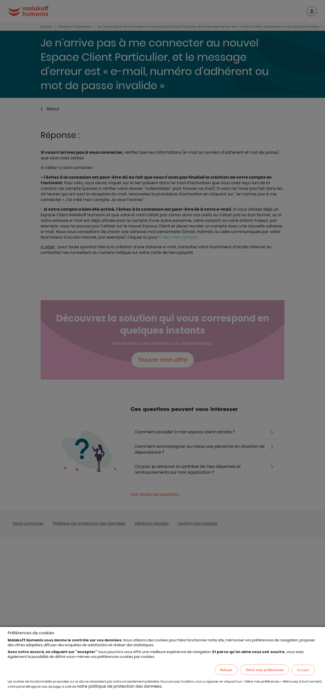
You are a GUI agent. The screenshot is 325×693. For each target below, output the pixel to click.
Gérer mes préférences (265, 670)
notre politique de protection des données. (119, 686)
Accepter (303, 670)
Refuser (226, 670)
